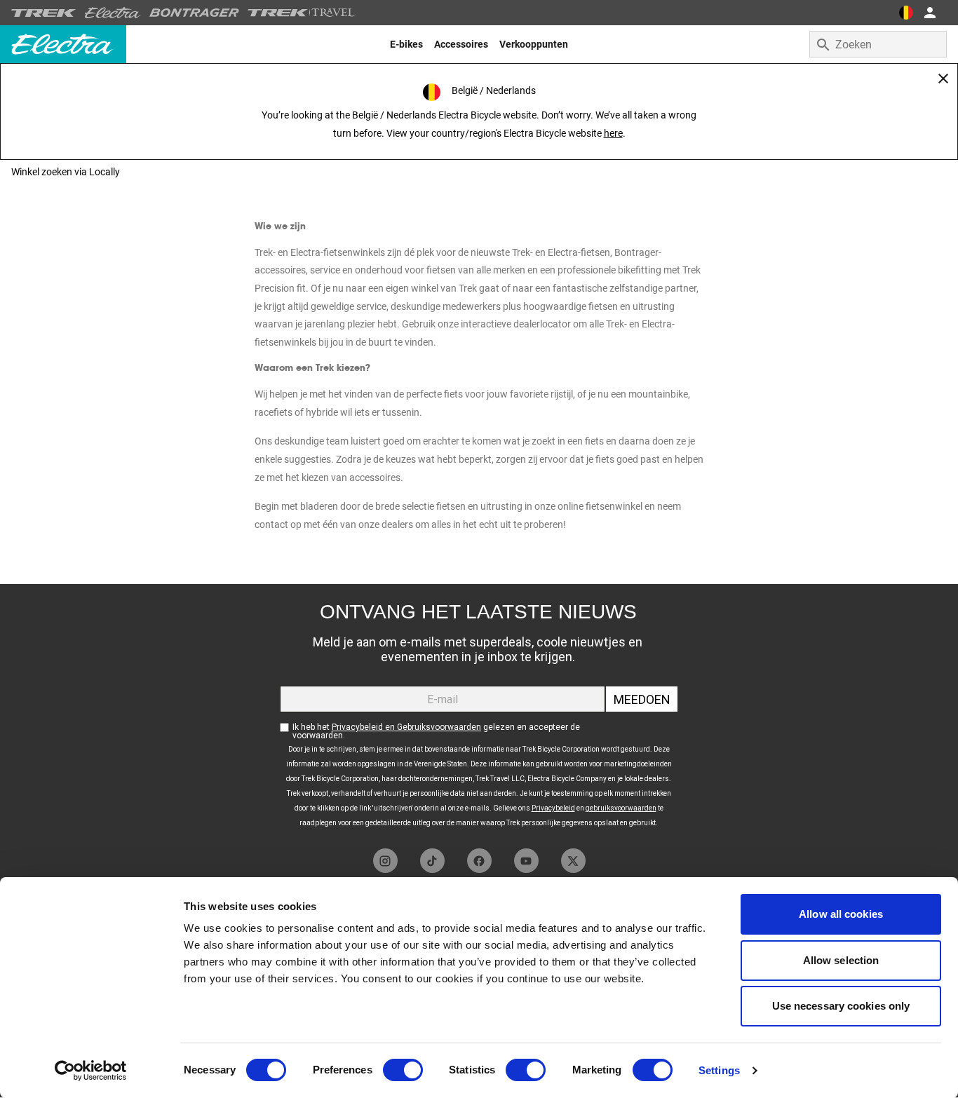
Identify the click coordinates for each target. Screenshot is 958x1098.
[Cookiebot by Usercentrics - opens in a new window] (90, 1070)
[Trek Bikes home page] (43, 13)
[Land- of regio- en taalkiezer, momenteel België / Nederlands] (906, 13)
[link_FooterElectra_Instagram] (385, 860)
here (613, 133)
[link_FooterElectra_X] (573, 860)
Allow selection (841, 960)
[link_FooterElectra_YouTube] (526, 860)
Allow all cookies (841, 914)
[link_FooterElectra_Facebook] (479, 860)
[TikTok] (432, 860)
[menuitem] (406, 44)
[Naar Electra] (113, 12)
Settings (719, 1070)
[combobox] (878, 44)
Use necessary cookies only (841, 1006)
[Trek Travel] (302, 12)
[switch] (403, 1070)
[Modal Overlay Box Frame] (479, 712)
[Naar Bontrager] (194, 12)
